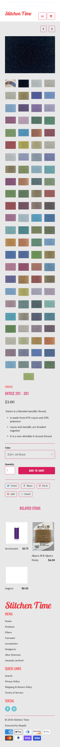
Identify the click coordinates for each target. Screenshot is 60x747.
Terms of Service (14, 692)
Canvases (10, 637)
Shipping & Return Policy (18, 687)
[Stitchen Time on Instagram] (14, 708)
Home (8, 621)
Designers (10, 649)
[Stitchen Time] (18, 16)
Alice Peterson (13, 654)
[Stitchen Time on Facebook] (7, 708)
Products (9, 626)
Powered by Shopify (15, 725)
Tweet (14, 485)
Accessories (11, 643)
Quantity (9, 464)
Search (8, 675)
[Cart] (51, 16)
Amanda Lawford (14, 660)
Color (7, 447)
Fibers (9, 387)
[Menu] (42, 16)
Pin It (45, 485)
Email (27, 494)
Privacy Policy (12, 681)
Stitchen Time (21, 719)
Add (13, 494)
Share (29, 485)
